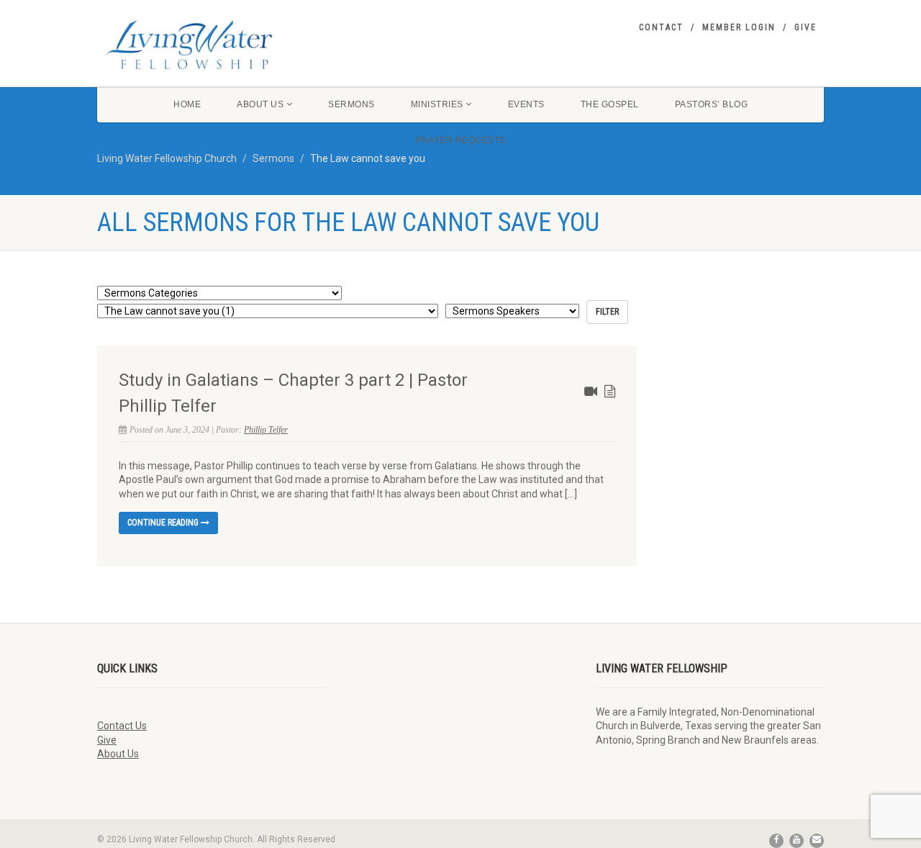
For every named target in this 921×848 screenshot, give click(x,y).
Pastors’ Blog (711, 104)
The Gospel (610, 104)
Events (526, 104)
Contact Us (122, 725)
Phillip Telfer (266, 430)
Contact (661, 27)
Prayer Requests (460, 140)
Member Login (739, 27)
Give (805, 27)
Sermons (351, 104)
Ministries (437, 104)
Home (187, 104)
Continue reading (164, 523)
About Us (260, 104)
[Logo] (211, 44)
